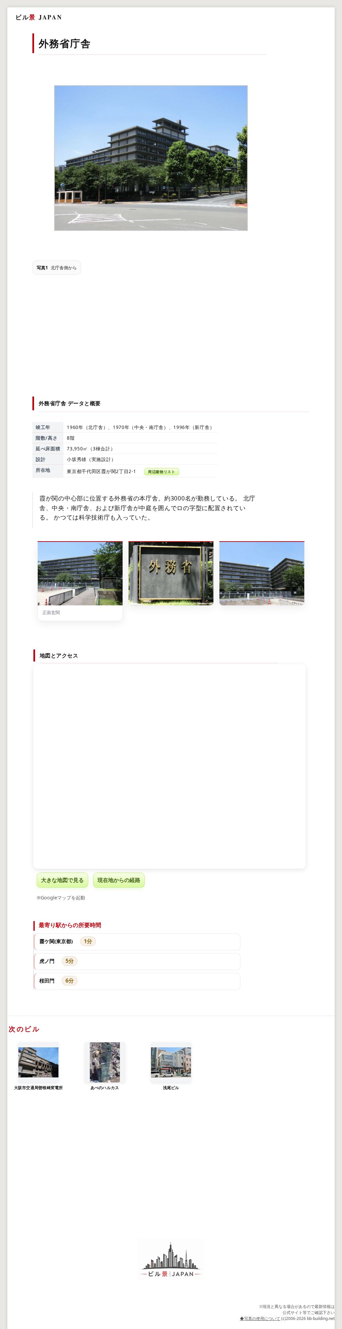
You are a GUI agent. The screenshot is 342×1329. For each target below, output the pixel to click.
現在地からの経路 (119, 880)
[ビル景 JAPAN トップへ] (171, 1259)
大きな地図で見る (62, 880)
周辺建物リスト (161, 471)
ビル (38, 17)
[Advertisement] (171, 330)
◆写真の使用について (260, 1318)
